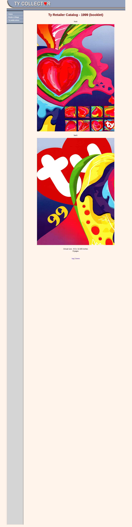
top (73, 259)
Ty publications (13, 20)
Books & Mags (13, 17)
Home (10, 14)
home (78, 259)
